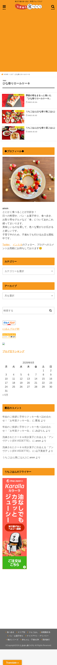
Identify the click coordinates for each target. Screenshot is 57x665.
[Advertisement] (28, 41)
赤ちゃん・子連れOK (30, 640)
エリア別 (21, 632)
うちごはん (33, 632)
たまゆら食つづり (27, 645)
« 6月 (5, 394)
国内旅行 (46, 640)
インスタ (17, 244)
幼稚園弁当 (45, 632)
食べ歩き (10, 632)
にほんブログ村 (10, 328)
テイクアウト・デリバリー (38, 636)
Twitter (6, 244)
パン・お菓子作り (16, 636)
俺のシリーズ (12, 640)
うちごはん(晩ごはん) (14, 457)
